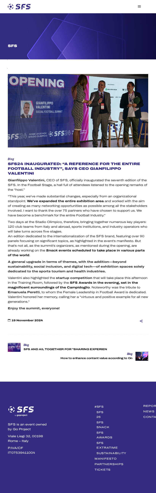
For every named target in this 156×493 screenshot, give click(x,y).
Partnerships (109, 464)
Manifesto (106, 458)
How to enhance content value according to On (96, 358)
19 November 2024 (27, 320)
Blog (11, 159)
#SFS (99, 406)
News (148, 411)
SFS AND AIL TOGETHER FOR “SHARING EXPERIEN (65, 349)
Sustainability (111, 453)
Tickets (103, 469)
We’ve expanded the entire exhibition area (65, 201)
